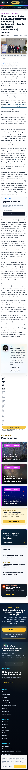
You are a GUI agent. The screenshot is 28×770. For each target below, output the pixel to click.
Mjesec (4, 708)
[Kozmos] (5, 2)
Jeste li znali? (6, 703)
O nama (4, 738)
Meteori (4, 727)
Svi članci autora (14, 367)
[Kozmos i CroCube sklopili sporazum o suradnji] (14, 496)
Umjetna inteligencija (22, 7)
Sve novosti (6, 580)
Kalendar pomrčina (14, 542)
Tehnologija (5, 700)
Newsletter (5, 730)
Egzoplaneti (5, 711)
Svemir (4, 692)
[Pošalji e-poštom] (16, 64)
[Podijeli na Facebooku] (3, 64)
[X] (14, 370)
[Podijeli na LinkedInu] (12, 64)
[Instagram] (18, 370)
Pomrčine (5, 724)
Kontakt (4, 735)
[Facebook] (11, 370)
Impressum (5, 746)
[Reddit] (21, 663)
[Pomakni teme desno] (25, 7)
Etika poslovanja (7, 749)
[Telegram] (17, 663)
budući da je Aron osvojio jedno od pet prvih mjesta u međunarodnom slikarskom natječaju (14, 107)
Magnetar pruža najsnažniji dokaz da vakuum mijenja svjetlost (13, 573)
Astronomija (6, 694)
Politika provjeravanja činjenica (11, 751)
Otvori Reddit (10, 594)
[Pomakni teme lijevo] (2, 7)
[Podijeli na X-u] (7, 64)
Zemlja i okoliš (6, 714)
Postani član (12, 629)
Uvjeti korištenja (7, 754)
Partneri (4, 733)
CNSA (16, 159)
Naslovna (5, 722)
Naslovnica (3, 10)
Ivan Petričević (15, 348)
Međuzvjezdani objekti (9, 705)
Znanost (4, 697)
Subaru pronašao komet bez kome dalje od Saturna (14, 564)
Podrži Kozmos (13, 521)
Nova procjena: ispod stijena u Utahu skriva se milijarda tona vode (13, 556)
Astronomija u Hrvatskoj (12, 10)
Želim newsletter (14, 213)
